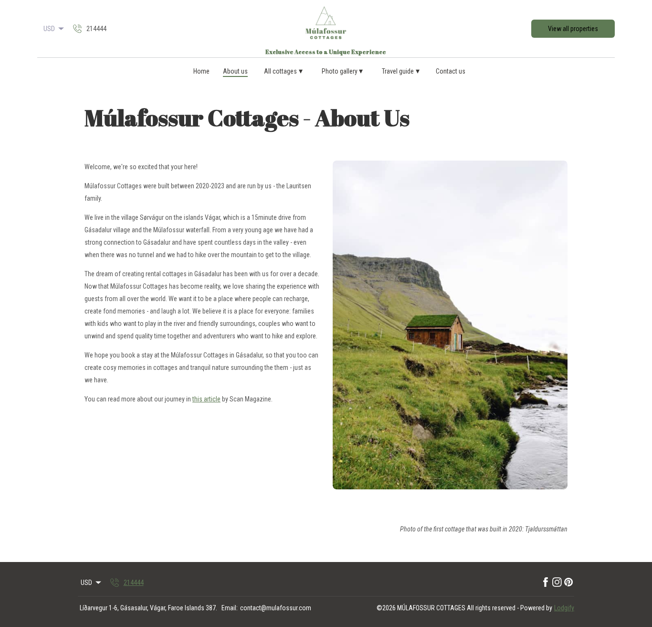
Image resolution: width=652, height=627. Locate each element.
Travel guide (401, 71)
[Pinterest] (568, 582)
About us (235, 71)
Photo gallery (342, 71)
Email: (229, 608)
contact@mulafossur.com (275, 608)
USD (49, 28)
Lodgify (564, 608)
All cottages (283, 71)
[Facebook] (545, 582)
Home (201, 71)
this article (206, 399)
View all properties (573, 28)
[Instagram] (557, 582)
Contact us (450, 71)
